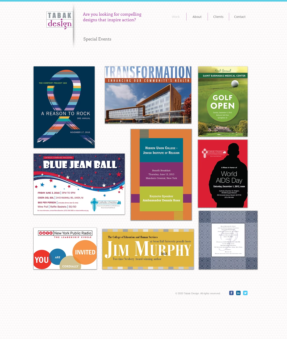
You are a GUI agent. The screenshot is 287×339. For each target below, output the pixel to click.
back (164, 253)
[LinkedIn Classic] (238, 293)
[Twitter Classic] (245, 293)
